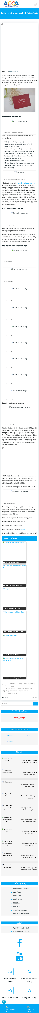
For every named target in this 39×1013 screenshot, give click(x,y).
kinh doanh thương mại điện (26, 183)
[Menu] (35, 4)
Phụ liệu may (31, 683)
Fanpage (22, 529)
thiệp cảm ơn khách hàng (13, 691)
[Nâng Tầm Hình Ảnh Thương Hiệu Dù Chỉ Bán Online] (7, 821)
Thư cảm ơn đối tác (11, 693)
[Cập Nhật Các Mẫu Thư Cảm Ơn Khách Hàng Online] (7, 809)
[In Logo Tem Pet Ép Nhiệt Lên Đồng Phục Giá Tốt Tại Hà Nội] (7, 761)
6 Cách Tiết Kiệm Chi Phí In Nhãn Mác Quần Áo (29, 773)
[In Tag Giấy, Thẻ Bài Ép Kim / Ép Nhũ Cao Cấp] (7, 785)
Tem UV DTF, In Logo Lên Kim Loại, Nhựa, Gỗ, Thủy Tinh (29, 856)
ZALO (32, 1009)
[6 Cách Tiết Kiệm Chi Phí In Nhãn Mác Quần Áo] (7, 773)
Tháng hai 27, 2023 (14, 71)
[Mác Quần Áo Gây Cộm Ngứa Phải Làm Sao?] (7, 832)
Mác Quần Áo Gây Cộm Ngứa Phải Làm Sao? (29, 832)
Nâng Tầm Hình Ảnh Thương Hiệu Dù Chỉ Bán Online (29, 820)
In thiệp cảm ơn (10, 688)
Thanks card (28, 688)
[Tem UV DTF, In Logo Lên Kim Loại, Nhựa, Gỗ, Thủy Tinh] (7, 856)
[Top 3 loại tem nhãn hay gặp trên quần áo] (7, 797)
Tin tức (12, 686)
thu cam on (24, 691)
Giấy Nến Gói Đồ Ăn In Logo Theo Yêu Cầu (29, 844)
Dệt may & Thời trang (16, 683)
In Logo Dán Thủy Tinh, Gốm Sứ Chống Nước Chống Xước (29, 868)
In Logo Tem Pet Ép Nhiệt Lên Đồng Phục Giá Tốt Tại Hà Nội (29, 761)
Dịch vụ (25, 683)
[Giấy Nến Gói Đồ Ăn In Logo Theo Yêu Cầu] (7, 844)
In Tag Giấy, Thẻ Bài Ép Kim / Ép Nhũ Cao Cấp (29, 785)
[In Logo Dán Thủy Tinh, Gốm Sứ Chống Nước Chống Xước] (7, 868)
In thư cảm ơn (20, 688)
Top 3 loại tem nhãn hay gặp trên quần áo (29, 797)
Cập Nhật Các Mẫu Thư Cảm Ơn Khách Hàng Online (29, 809)
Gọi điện (12, 1009)
